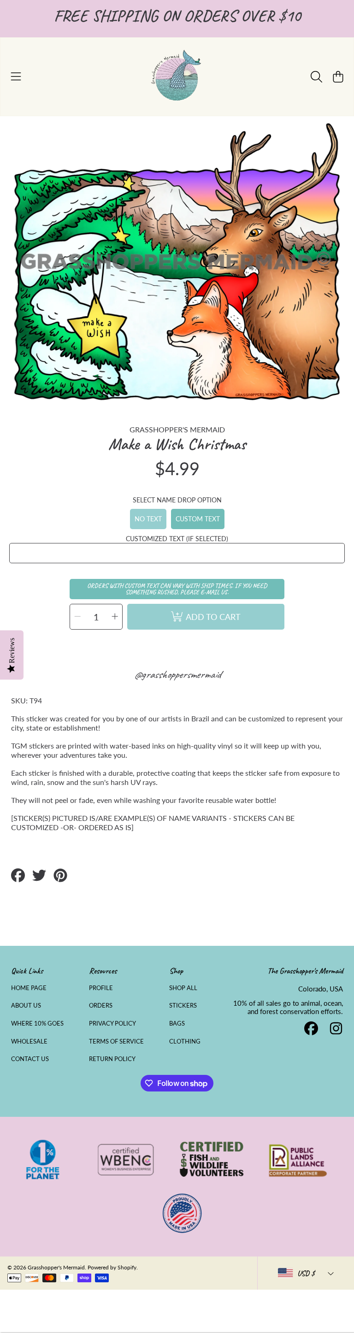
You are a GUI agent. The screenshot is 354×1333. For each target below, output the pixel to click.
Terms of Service (116, 1041)
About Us (26, 1005)
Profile (101, 987)
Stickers (183, 1005)
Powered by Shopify (112, 1267)
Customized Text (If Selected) (177, 539)
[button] (16, 76)
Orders (100, 1005)
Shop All (183, 987)
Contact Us (30, 1058)
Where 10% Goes (37, 1023)
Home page (29, 987)
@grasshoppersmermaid (177, 674)
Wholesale (29, 1041)
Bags (177, 1023)
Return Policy (112, 1058)
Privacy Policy (112, 1023)
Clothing (185, 1041)
